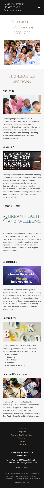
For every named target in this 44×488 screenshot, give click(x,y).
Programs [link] (22, 431)
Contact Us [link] (22, 444)
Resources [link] (22, 438)
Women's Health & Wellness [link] (22, 435)
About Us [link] (22, 428)
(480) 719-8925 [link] (22, 467)
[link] (16, 10)
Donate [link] (22, 441)
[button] (38, 7)
